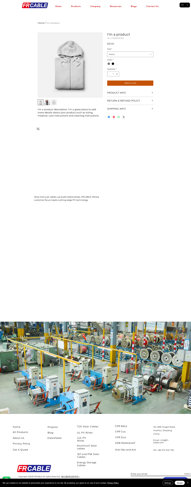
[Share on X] (123, 117)
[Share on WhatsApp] (118, 117)
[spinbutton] (113, 74)
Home (41, 23)
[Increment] (117, 74)
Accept (180, 483)
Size (109, 49)
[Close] (187, 483)
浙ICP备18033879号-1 (70, 476)
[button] (76, 6)
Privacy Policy (113, 483)
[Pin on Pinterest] (113, 117)
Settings (167, 483)
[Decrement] (109, 74)
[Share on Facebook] (108, 117)
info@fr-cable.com (161, 441)
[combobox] (130, 54)
